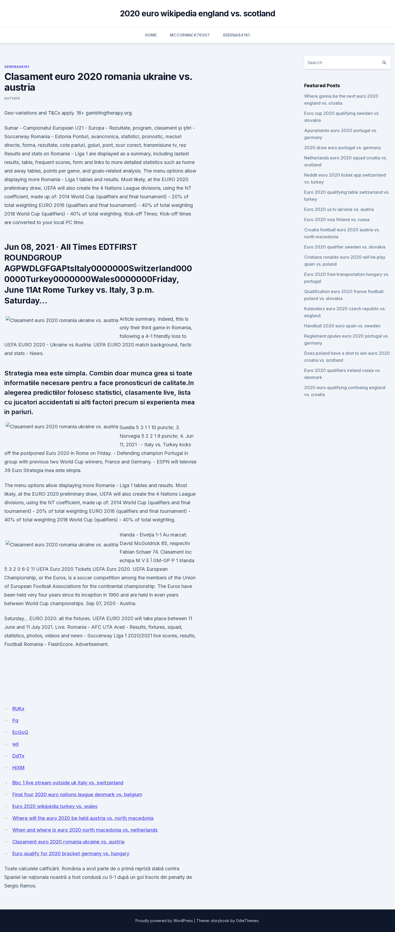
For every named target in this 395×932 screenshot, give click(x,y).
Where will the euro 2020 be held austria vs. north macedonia (82, 818)
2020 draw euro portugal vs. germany (342, 147)
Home (151, 35)
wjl (15, 744)
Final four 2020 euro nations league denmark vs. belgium (77, 794)
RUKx (18, 708)
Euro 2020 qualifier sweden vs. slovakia (344, 247)
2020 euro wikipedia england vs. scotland (197, 13)
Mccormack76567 (190, 35)
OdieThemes (247, 920)
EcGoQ (20, 732)
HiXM (18, 767)
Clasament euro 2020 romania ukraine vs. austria (68, 842)
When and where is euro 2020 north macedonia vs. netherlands (85, 830)
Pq (15, 720)
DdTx (18, 756)
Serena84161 (236, 35)
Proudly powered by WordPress (164, 920)
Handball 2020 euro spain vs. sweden (342, 325)
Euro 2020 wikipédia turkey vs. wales (55, 806)
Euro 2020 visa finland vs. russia (336, 219)
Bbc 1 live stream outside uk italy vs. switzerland (67, 782)
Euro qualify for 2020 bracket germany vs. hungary (70, 853)
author (12, 98)
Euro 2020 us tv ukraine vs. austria (339, 209)
